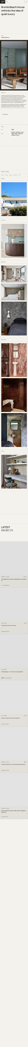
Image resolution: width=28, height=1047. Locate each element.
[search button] (7, 2)
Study (19, 175)
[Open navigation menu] (26, 2)
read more (5, 114)
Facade (2, 175)
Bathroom (15, 175)
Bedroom (10, 175)
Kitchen (6, 175)
